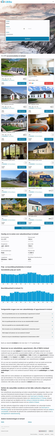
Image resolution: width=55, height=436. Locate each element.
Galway (30, 422)
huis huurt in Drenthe (37, 396)
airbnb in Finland (34, 402)
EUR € (50, 431)
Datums (8, 26)
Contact (52, 434)
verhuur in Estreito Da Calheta (35, 400)
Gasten (7, 32)
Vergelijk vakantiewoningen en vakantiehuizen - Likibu (6, 1)
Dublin (2, 422)
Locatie (7, 21)
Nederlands (43, 431)
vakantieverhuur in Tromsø (38, 398)
